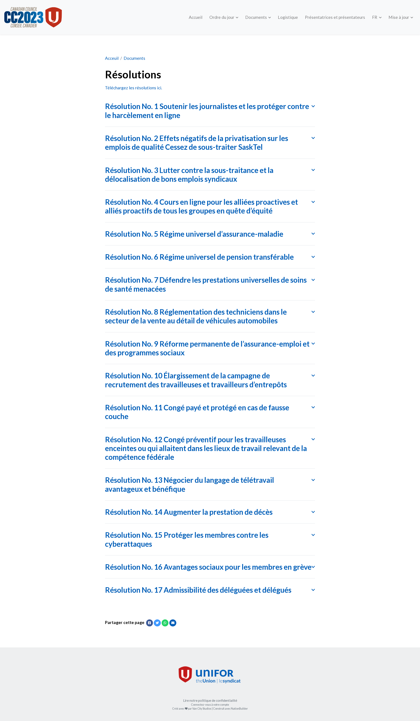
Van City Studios (201, 708)
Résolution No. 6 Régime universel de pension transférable (199, 256)
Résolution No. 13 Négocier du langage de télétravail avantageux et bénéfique (189, 484)
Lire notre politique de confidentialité (210, 700)
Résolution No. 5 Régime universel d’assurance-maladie (194, 233)
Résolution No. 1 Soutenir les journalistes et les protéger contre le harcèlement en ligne (207, 110)
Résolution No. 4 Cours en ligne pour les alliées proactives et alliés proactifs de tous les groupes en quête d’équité (201, 206)
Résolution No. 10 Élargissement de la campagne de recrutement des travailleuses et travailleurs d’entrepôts (196, 380)
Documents (256, 17)
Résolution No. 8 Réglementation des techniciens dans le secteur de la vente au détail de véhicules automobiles (196, 316)
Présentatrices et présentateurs (335, 17)
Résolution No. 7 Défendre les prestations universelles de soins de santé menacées (206, 284)
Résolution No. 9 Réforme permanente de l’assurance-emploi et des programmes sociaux (207, 348)
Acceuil (112, 58)
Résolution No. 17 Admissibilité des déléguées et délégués (198, 589)
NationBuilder (239, 708)
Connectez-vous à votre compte (210, 704)
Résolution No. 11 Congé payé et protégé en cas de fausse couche (197, 412)
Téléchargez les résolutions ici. (133, 87)
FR (375, 17)
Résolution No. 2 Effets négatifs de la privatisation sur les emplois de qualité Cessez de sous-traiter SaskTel (196, 142)
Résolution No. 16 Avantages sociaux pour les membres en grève (208, 566)
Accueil (195, 17)
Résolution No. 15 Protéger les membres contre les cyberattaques (186, 539)
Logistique (288, 17)
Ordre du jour (222, 17)
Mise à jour (399, 17)
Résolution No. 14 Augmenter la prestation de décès (189, 512)
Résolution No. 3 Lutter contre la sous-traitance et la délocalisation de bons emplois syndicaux (189, 174)
